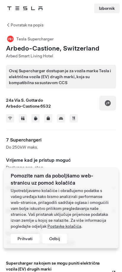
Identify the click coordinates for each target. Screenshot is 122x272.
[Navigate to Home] (24, 8)
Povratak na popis (27, 25)
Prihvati (25, 238)
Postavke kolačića (64, 226)
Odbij (54, 238)
